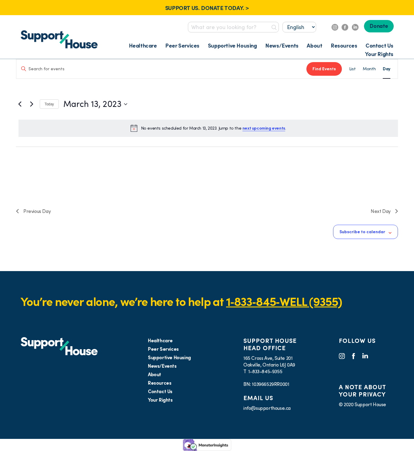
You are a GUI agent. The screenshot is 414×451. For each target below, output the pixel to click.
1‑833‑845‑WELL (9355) (284, 301)
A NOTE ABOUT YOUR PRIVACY (362, 390)
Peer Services (182, 45)
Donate (378, 25)
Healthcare (143, 45)
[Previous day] (19, 104)
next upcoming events (263, 128)
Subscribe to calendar (362, 231)
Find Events (324, 68)
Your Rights (379, 54)
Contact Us (379, 45)
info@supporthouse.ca (267, 408)
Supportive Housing (232, 45)
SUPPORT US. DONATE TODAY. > (207, 8)
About (314, 45)
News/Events (282, 45)
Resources (344, 45)
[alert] (208, 128)
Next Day (381, 211)
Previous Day (37, 211)
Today (49, 103)
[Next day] (31, 104)
